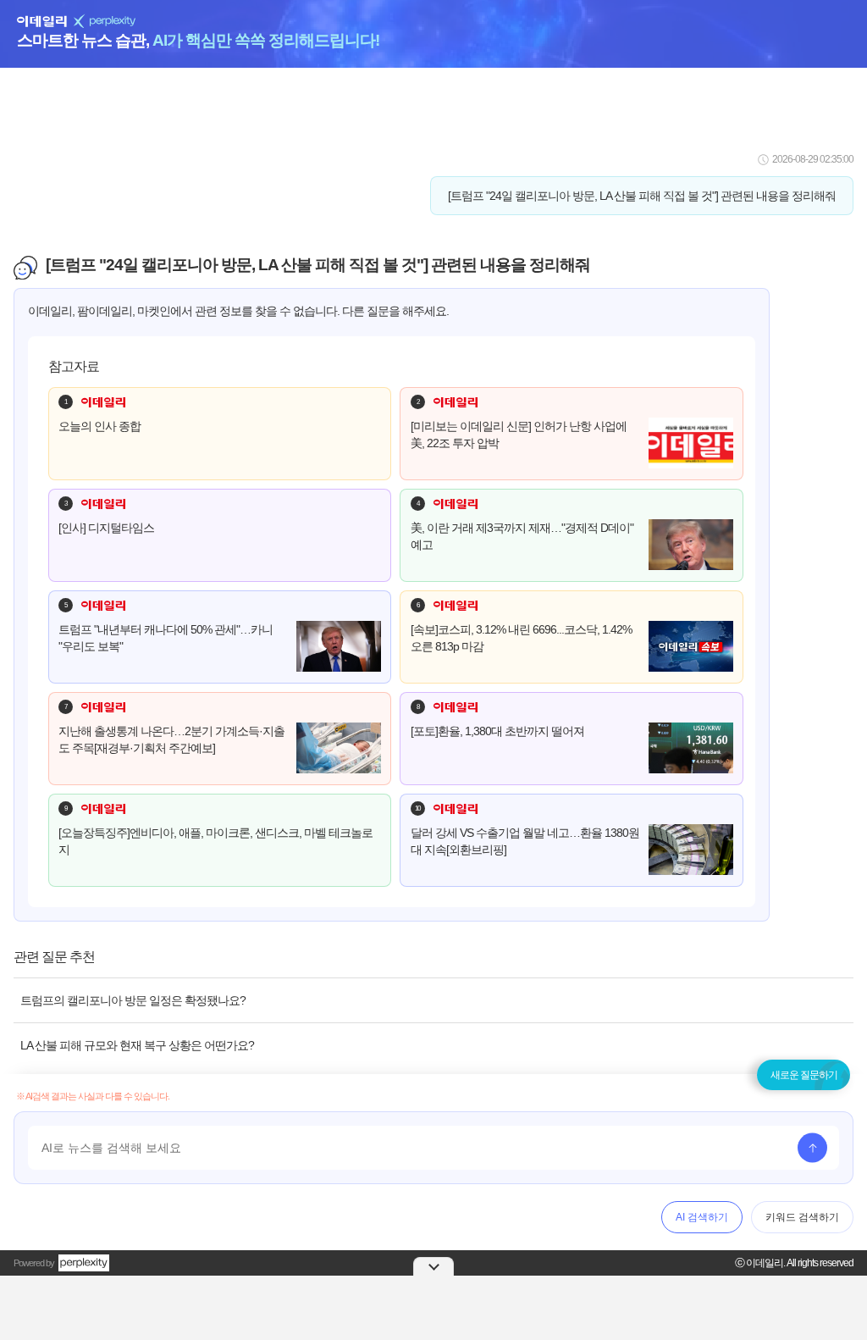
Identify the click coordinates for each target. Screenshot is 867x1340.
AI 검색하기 (702, 1217)
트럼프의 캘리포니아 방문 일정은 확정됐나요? (133, 1000)
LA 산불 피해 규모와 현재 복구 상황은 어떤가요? (137, 1045)
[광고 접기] (433, 1266)
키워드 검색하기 (802, 1217)
